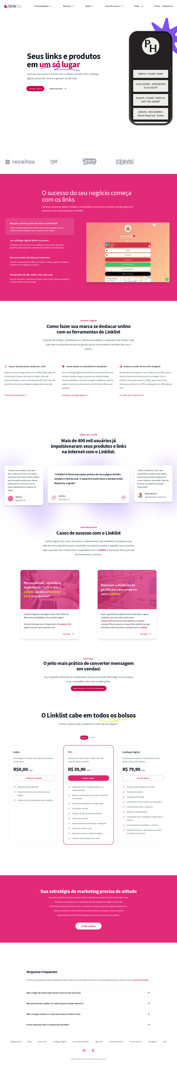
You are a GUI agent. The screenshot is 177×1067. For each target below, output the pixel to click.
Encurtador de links (81, 1041)
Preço (138, 6)
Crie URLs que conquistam (131, 395)
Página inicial (16, 1041)
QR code (99, 1041)
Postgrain (152, 1041)
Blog (29, 1041)
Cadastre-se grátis (34, 778)
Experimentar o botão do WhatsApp (89, 688)
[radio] (84, 737)
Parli (164, 1041)
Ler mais (68, 634)
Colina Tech (107, 620)
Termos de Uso (135, 1041)
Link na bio (42, 1041)
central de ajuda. (141, 980)
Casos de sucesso (112, 6)
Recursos (67, 6)
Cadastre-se (167, 6)
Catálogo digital (59, 1041)
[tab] (40, 226)
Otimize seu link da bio (15, 395)
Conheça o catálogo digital (75, 395)
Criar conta (88, 926)
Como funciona (57, 88)
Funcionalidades (41, 6)
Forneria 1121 (64, 624)
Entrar (157, 6)
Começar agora (35, 88)
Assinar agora (88, 778)
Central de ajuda (116, 1041)
